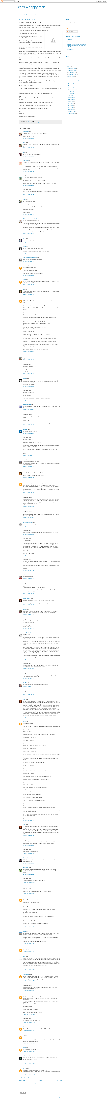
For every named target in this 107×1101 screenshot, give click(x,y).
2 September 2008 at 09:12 (29, 990)
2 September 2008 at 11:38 (29, 1022)
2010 (68, 63)
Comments (70, 31)
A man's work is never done (74, 78)
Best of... (31, 14)
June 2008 (70, 103)
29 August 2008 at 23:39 (28, 578)
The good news (70, 49)
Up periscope (71, 93)
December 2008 (72, 68)
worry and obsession (44, 122)
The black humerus (72, 85)
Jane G (24, 931)
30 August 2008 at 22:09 (28, 845)
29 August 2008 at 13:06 (28, 138)
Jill (23, 289)
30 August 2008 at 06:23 (28, 678)
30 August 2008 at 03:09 (28, 614)
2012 (68, 59)
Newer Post (22, 1080)
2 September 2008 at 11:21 (29, 1014)
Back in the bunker (72, 83)
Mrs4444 (25, 682)
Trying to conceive (26, 122)
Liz (23, 152)
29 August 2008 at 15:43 (28, 351)
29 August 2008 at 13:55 (28, 185)
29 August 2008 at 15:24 (28, 284)
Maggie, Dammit (26, 598)
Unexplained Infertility (35, 122)
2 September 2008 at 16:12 (29, 1030)
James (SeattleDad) (27, 522)
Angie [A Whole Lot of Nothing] (30, 257)
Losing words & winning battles (75, 80)
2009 (68, 65)
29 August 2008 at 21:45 (28, 506)
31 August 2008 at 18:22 (28, 874)
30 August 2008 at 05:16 (28, 668)
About (25, 14)
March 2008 (71, 109)
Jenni (24, 142)
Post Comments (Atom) (30, 1083)
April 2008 (70, 107)
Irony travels (69, 39)
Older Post (59, 1080)
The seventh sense (72, 89)
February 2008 (71, 111)
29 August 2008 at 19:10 (28, 492)
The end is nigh (71, 97)
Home (20, 14)
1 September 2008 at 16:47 (29, 951)
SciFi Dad (25, 429)
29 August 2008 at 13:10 (28, 156)
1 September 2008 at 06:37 (29, 882)
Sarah (24, 246)
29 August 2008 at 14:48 (28, 261)
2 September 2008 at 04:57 (29, 980)
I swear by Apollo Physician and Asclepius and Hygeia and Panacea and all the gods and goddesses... (76, 45)
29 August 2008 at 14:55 (28, 275)
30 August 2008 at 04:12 (28, 628)
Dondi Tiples (26, 974)
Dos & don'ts (71, 82)
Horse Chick (26, 482)
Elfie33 (24, 609)
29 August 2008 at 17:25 (28, 455)
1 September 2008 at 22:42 (29, 969)
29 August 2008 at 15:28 (28, 294)
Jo (23, 175)
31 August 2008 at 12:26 (28, 863)
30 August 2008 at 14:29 (28, 717)
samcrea (25, 265)
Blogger (59, 1097)
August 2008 (71, 76)
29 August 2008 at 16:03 (28, 386)
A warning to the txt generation (74, 52)
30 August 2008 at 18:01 (28, 835)
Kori (24, 574)
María (24, 238)
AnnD (24, 699)
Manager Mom (26, 857)
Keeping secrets (70, 41)
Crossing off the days (73, 87)
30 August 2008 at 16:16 (28, 820)
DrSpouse (25, 1055)
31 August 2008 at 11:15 (28, 853)
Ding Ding (70, 95)
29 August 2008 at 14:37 (28, 242)
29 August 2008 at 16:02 (28, 373)
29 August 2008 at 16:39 (28, 409)
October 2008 (71, 72)
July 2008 (70, 102)
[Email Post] (33, 121)
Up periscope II (71, 91)
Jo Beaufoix (25, 867)
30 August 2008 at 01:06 (28, 593)
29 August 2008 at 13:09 (28, 147)
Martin (24, 299)
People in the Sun (27, 404)
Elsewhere (37, 14)
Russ (24, 356)
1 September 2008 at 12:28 (29, 943)
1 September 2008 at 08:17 (29, 893)
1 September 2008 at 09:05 (29, 926)
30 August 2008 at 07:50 (28, 686)
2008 (68, 67)
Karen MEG (25, 471)
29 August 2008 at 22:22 (28, 534)
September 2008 (72, 74)
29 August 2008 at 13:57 (28, 194)
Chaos (24, 279)
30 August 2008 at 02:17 (28, 604)
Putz (24, 460)
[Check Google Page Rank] (23, 1093)
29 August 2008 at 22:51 (28, 555)
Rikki (24, 199)
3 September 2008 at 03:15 (29, 1043)
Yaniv (24, 956)
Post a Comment (25, 1077)
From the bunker (72, 99)
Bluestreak (25, 160)
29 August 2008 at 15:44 (28, 359)
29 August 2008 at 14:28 (28, 233)
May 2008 (70, 105)
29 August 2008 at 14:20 (28, 214)
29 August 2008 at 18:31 (28, 477)
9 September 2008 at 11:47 (29, 1074)
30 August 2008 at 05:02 (28, 659)
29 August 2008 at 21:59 (28, 517)
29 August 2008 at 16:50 (28, 425)
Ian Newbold (26, 131)
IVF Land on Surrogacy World (30, 218)
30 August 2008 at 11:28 (28, 694)
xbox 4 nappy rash (31, 7)
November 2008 (72, 70)
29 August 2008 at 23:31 (28, 570)
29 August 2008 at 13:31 (28, 171)
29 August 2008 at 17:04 (28, 433)
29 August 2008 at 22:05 (28, 526)
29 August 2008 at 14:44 (28, 253)
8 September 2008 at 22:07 (29, 1063)
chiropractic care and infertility (41, 513)
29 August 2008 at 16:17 (28, 400)
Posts (69, 28)
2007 (68, 116)
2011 (68, 61)
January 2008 (71, 113)
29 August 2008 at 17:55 (28, 466)
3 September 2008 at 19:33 (29, 1051)
